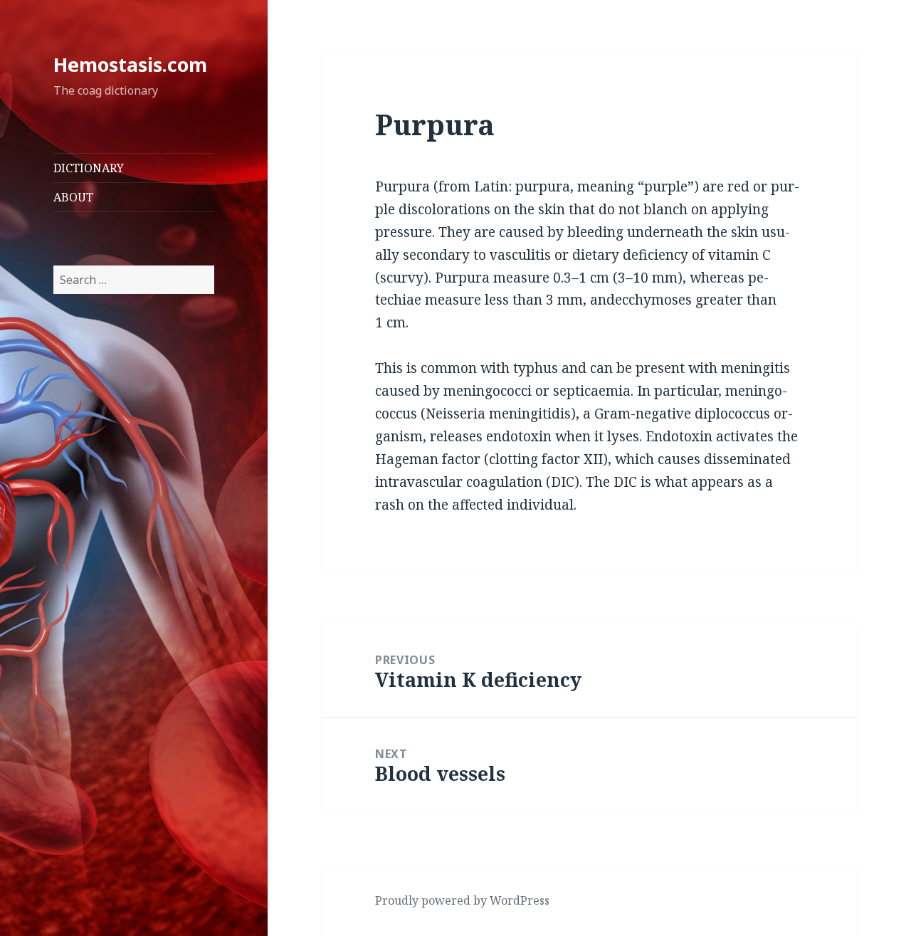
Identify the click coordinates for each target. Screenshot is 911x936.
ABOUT (73, 197)
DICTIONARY (88, 168)
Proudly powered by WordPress (462, 900)
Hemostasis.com (130, 64)
